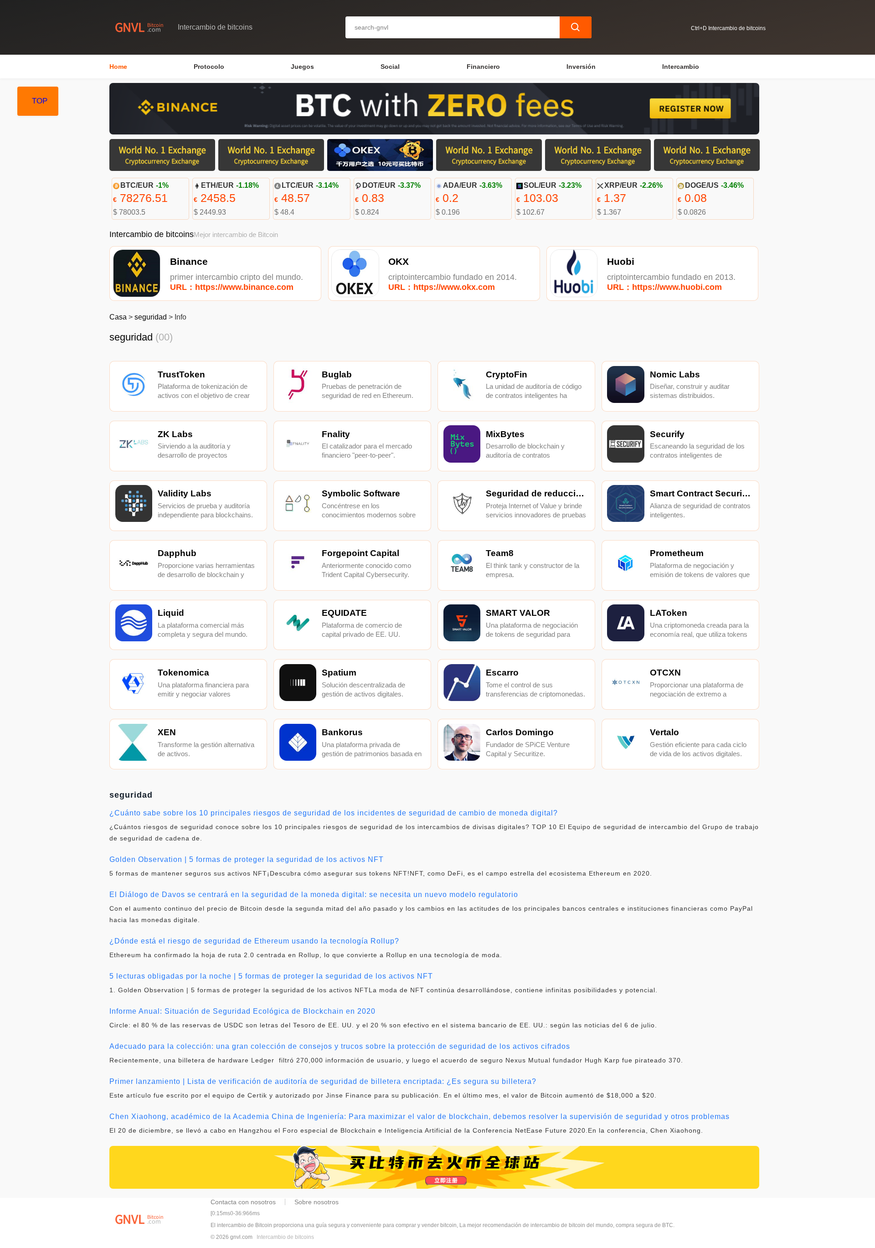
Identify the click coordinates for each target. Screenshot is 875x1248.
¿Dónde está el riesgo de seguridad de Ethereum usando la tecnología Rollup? (254, 941)
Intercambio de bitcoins (285, 1237)
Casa (118, 317)
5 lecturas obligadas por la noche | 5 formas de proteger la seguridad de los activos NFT (271, 976)
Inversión (581, 66)
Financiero (483, 66)
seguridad (150, 317)
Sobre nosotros (316, 1202)
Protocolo (209, 66)
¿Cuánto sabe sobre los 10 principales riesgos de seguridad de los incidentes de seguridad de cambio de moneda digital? (333, 813)
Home (118, 66)
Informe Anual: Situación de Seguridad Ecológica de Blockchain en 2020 (242, 1011)
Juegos (302, 66)
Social (390, 66)
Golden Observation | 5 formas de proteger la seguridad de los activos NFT (246, 859)
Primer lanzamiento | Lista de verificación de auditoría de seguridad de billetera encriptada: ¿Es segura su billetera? (322, 1081)
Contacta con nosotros (243, 1202)
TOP (39, 101)
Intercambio (680, 66)
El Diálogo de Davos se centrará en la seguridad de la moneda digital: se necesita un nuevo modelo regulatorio (313, 894)
